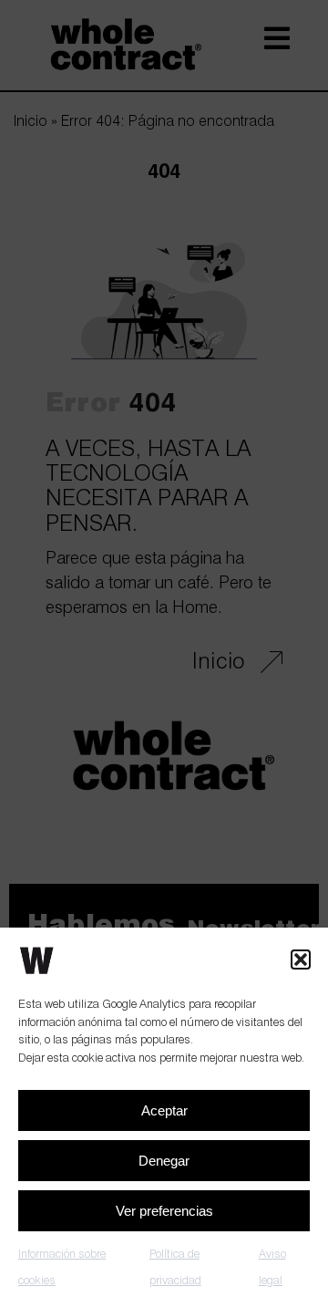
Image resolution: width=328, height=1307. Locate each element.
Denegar (164, 1160)
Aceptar (164, 1110)
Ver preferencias (164, 1211)
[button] (301, 959)
